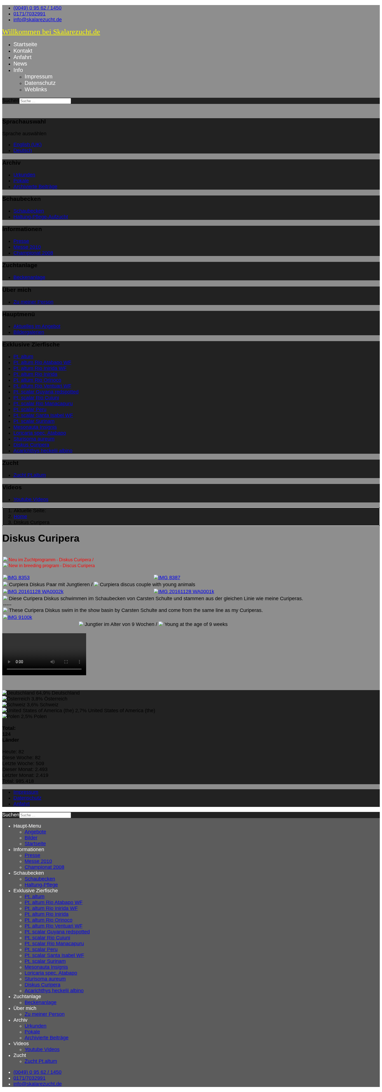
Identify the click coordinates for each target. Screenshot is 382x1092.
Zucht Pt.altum (29, 475)
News (20, 63)
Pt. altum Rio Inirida (35, 374)
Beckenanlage (29, 277)
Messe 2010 (27, 247)
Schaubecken (28, 211)
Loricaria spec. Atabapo (39, 433)
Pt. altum (23, 356)
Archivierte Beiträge (35, 186)
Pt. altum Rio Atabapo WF (42, 362)
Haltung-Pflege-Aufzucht (40, 217)
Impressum (39, 76)
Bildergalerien (28, 332)
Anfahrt (22, 57)
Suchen (10, 100)
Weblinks (36, 89)
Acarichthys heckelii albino (42, 450)
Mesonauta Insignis (35, 427)
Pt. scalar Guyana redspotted (46, 392)
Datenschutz (40, 83)
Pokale (21, 180)
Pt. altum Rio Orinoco (37, 380)
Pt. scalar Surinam (34, 421)
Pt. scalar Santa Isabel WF (43, 415)
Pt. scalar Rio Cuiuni (36, 398)
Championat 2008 (33, 253)
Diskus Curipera (31, 445)
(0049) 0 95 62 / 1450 (37, 8)
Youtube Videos (30, 499)
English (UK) (27, 144)
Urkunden (24, 175)
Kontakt (22, 51)
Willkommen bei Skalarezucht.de (51, 32)
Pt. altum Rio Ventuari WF (42, 386)
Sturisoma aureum (34, 439)
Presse (21, 241)
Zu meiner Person (33, 302)
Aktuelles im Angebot (36, 326)
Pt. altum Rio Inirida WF (40, 368)
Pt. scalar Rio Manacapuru (43, 403)
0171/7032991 (29, 14)
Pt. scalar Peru (29, 409)
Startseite (25, 44)
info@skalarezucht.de (37, 19)
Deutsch (22, 150)
